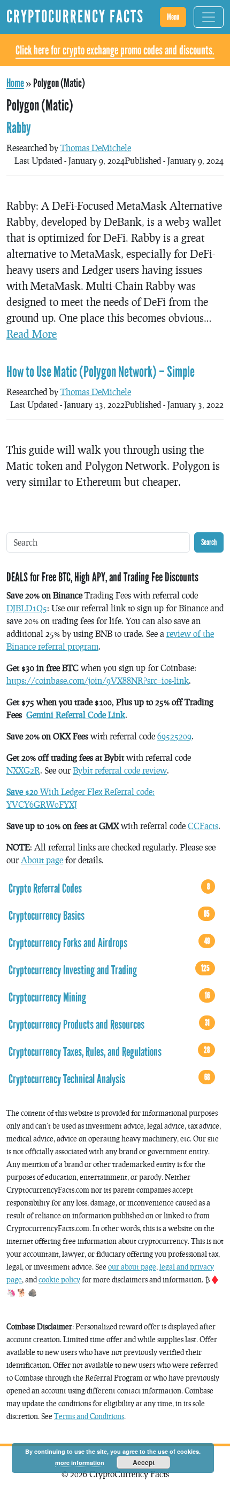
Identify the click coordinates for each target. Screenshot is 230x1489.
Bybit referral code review (120, 770)
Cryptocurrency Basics (109, 915)
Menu (173, 17)
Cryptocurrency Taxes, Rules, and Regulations (109, 1051)
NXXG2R (23, 770)
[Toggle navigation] (209, 17)
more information (79, 1463)
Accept (144, 1462)
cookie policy (59, 1279)
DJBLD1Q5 (26, 608)
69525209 (174, 736)
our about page (132, 1266)
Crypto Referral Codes (109, 888)
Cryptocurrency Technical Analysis (109, 1079)
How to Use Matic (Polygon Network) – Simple (100, 372)
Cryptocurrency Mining (109, 997)
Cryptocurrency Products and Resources (109, 1024)
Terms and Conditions (89, 1416)
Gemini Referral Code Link (75, 715)
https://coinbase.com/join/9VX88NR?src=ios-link (97, 680)
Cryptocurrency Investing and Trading (109, 970)
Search (209, 542)
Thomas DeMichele (95, 148)
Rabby (18, 128)
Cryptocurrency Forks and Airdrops (109, 942)
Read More (31, 333)
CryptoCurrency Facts (75, 16)
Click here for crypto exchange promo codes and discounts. (115, 50)
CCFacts (203, 826)
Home (15, 83)
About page (42, 860)
